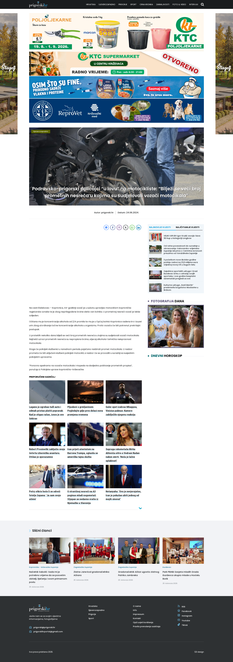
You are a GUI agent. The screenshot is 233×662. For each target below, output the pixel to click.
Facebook (187, 611)
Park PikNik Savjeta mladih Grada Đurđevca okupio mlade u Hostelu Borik (181, 575)
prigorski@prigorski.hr (44, 627)
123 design (199, 652)
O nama (137, 606)
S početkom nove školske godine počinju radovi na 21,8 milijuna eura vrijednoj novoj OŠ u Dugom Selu (181, 262)
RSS (183, 606)
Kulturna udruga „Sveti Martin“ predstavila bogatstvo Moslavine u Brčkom (181, 287)
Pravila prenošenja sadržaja (146, 626)
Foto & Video (179, 4)
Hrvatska (90, 4)
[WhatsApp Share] (132, 227)
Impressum (138, 614)
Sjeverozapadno (107, 4)
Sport (133, 4)
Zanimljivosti (162, 4)
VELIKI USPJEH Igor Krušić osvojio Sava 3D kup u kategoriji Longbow (182, 237)
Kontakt (137, 618)
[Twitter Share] (125, 227)
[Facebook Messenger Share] (106, 227)
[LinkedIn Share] (138, 227)
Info (135, 610)
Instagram (187, 615)
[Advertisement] (85, 249)
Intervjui (193, 4)
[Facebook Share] (112, 227)
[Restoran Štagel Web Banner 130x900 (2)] (9, 133)
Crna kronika (146, 4)
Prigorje (123, 4)
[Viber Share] (119, 227)
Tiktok (185, 625)
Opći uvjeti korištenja (143, 622)
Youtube (186, 620)
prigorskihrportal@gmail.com (48, 631)
